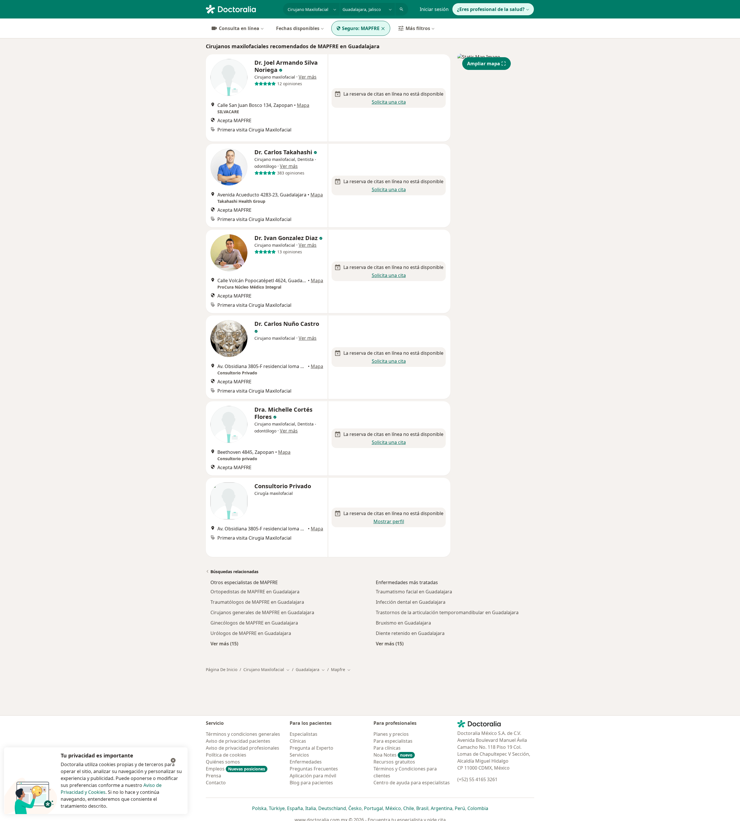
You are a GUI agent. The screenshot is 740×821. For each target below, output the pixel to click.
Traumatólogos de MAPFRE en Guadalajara (257, 602)
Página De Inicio (221, 669)
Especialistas (303, 734)
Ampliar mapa (483, 63)
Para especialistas (392, 741)
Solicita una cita (389, 102)
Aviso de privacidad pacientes (238, 741)
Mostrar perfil (388, 521)
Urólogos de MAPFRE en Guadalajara (250, 633)
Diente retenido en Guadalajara (410, 633)
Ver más (308, 77)
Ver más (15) (224, 643)
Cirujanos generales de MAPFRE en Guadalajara (262, 612)
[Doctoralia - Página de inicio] (242, 8)
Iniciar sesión (434, 9)
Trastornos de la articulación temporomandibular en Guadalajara (447, 612)
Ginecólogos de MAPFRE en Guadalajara (254, 623)
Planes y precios (391, 734)
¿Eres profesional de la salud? (491, 9)
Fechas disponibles (297, 28)
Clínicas (298, 741)
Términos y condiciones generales (243, 734)
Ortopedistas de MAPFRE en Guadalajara (254, 591)
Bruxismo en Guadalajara (403, 623)
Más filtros (418, 28)
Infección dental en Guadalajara (410, 602)
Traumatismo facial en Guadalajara (414, 591)
